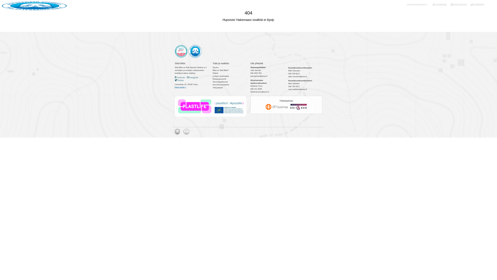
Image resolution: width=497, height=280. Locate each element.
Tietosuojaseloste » (317, 127)
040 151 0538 (256, 89)
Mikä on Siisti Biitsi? (221, 70)
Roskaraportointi (219, 79)
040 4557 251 (256, 73)
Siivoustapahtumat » (417, 4)
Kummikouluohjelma (221, 85)
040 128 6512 (294, 74)
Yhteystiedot (218, 88)
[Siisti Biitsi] (83, 6)
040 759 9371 (294, 87)
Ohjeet (215, 73)
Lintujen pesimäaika (221, 76)
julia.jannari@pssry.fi (258, 76)
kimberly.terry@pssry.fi (259, 92)
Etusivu (216, 67)
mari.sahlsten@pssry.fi (297, 89)
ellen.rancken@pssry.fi (297, 77)
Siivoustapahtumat (220, 82)
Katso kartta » (180, 87)
